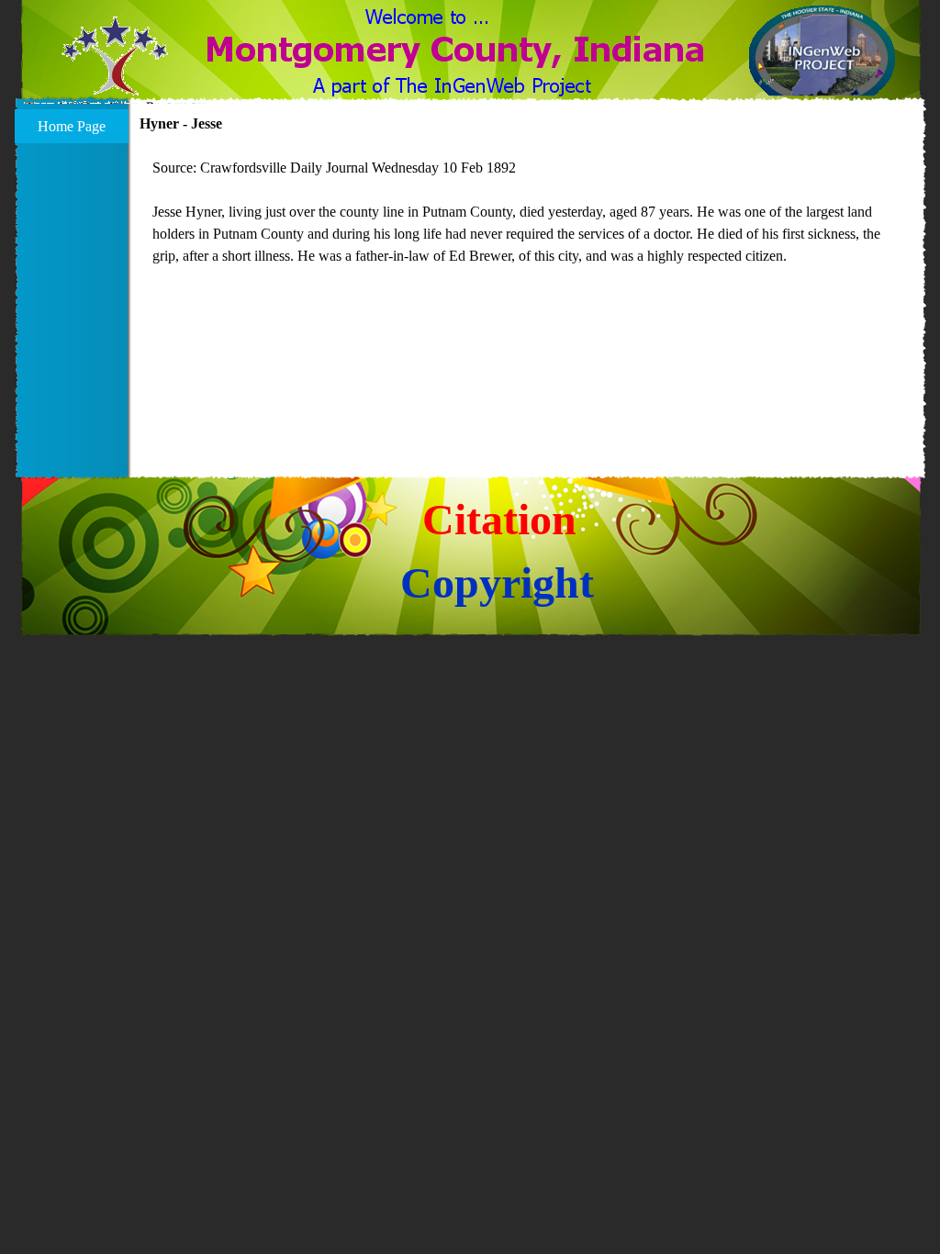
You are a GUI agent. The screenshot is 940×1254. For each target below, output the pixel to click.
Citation (499, 519)
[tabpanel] (527, 212)
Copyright (497, 582)
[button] (115, 67)
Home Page (72, 126)
